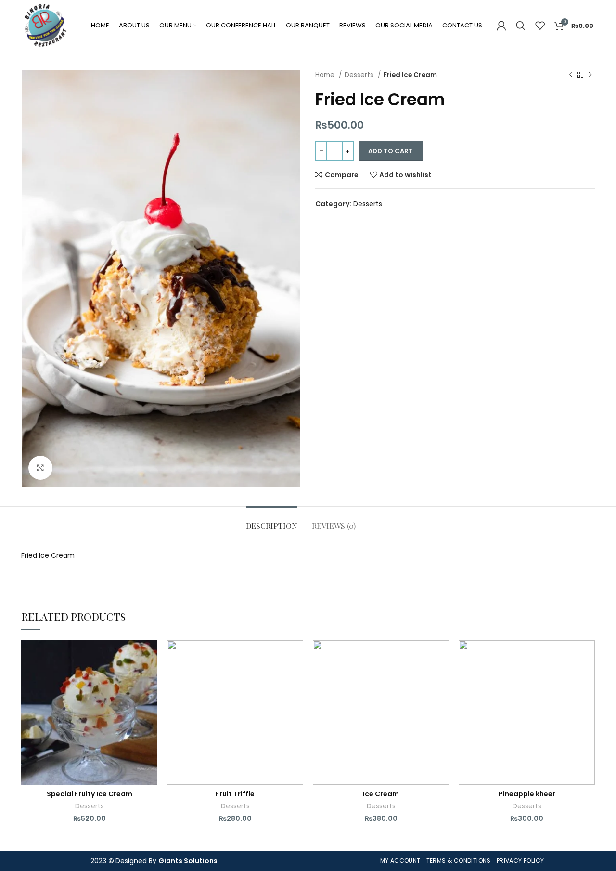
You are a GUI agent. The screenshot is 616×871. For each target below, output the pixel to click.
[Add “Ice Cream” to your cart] (442, 677)
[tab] (271, 521)
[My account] (501, 25)
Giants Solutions (188, 861)
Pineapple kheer (527, 794)
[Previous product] (571, 75)
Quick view (150, 699)
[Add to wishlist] (150, 656)
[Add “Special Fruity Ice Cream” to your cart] (150, 677)
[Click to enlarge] (40, 468)
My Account (400, 861)
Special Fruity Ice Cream (89, 794)
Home (325, 74)
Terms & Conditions (458, 861)
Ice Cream (381, 794)
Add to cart (390, 151)
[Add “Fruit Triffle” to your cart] (296, 677)
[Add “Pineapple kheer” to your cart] (588, 677)
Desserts (360, 74)
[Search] (520, 25)
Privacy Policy (520, 861)
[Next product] (590, 75)
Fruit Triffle (235, 794)
